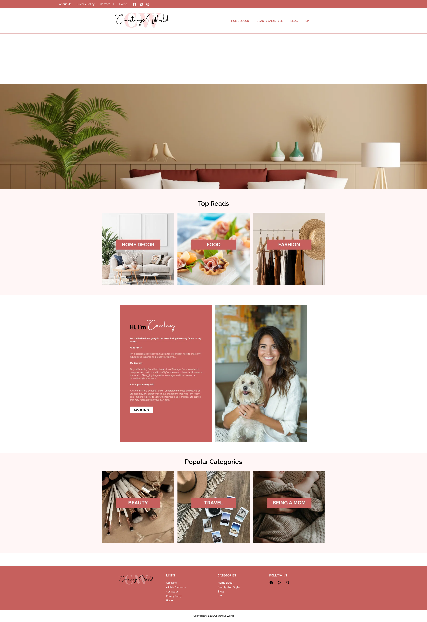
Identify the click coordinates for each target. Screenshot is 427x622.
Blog (221, 591)
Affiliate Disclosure (176, 587)
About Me (171, 582)
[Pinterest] (147, 4)
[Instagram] (141, 4)
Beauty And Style (229, 587)
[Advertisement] (213, 58)
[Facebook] (134, 4)
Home (169, 600)
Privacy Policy (174, 596)
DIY (220, 596)
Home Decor (226, 582)
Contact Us (172, 591)
